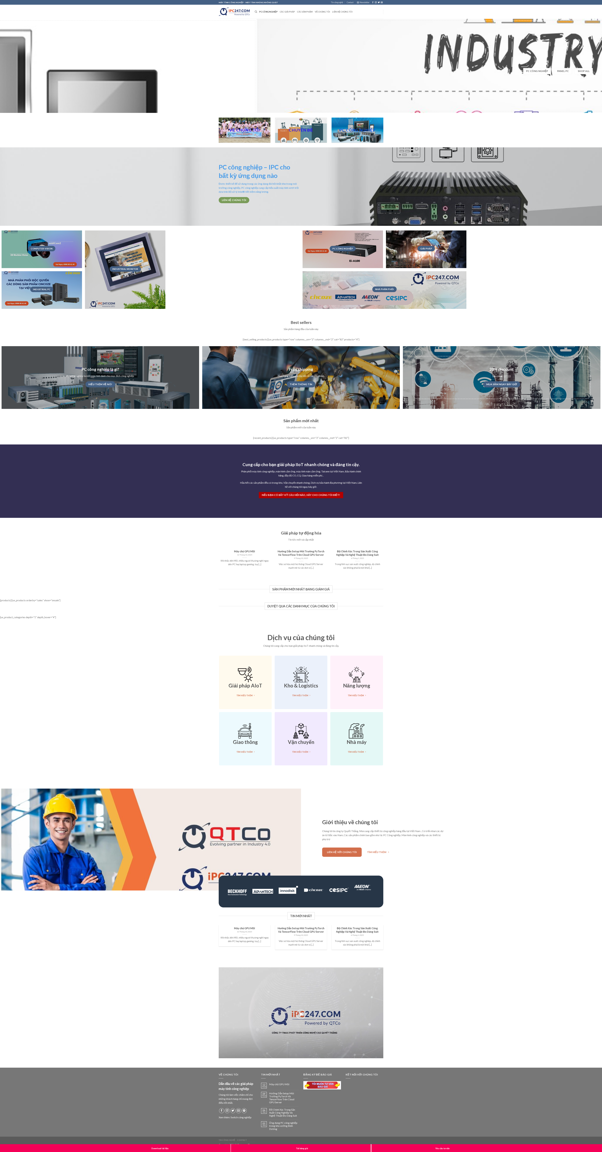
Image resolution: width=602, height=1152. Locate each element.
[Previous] (16, 67)
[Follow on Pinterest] (244, 1113)
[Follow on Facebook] (373, 2)
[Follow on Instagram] (376, 2)
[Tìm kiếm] (256, 12)
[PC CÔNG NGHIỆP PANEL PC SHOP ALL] (301, 67)
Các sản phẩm (305, 12)
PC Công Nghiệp (268, 12)
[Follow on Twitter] (379, 2)
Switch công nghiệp (241, 1120)
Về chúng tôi (322, 12)
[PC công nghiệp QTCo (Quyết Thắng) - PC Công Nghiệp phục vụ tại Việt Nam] (234, 11)
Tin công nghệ (337, 2)
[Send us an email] (382, 2)
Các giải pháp (287, 12)
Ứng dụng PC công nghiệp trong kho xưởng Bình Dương (283, 1128)
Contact (350, 2)
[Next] (586, 67)
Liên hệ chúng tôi (342, 12)
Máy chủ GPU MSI (279, 1087)
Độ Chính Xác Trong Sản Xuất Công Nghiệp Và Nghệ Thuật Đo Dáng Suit (283, 1115)
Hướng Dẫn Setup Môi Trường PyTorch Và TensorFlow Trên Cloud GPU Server (281, 1101)
